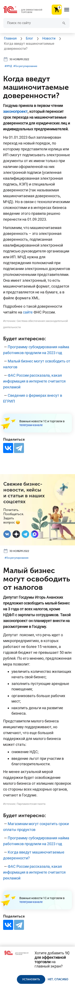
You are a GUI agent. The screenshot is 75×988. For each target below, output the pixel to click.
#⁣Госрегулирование (25, 66)
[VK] (7, 534)
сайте (28, 312)
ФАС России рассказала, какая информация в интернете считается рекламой (34, 381)
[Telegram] (19, 448)
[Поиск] (64, 23)
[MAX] (34, 534)
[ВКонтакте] (8, 448)
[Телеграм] (25, 534)
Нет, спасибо (58, 979)
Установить (31, 979)
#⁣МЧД (8, 66)
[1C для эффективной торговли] (26, 9)
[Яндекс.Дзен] (16, 534)
